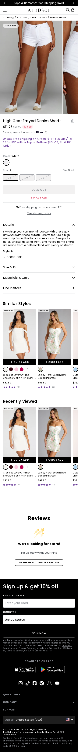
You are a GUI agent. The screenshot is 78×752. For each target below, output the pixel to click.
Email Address (14, 595)
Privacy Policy (25, 648)
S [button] (10, 177)
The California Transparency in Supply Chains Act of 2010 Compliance (34, 733)
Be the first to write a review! (39, 562)
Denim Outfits (38, 17)
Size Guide (69, 170)
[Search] (68, 10)
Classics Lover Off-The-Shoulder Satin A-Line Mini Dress (18, 376)
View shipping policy (39, 213)
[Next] (73, 3)
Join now (39, 633)
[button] (6, 369)
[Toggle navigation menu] (5, 10)
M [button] (27, 177)
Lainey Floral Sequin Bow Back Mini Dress (52, 376)
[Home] (39, 10)
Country (9, 612)
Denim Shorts (58, 17)
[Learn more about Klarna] (46, 132)
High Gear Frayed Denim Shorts (32, 120)
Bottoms (22, 17)
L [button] (43, 177)
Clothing (8, 17)
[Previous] (5, 3)
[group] (31, 67)
